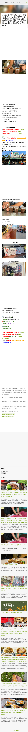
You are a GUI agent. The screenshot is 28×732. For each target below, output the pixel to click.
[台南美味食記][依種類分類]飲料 (7, 416)
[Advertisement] (14, 46)
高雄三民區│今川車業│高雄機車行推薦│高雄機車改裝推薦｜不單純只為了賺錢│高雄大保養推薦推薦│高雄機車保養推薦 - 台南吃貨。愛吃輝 (14, 588)
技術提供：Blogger (14, 730)
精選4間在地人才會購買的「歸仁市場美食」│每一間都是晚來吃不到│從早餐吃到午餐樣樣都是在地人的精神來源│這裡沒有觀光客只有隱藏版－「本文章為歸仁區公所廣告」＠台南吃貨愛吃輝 (14, 659)
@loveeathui (6, 136)
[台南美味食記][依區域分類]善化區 (8, 414)
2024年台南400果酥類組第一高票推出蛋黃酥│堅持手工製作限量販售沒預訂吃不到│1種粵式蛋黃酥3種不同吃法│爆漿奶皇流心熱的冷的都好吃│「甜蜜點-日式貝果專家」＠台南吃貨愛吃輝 (14, 685)
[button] (2, 30)
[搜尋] (26, 2)
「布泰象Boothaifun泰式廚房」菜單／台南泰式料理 (11, 612)
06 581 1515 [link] (11, 323)
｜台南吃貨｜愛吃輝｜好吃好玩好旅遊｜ (13, 2)
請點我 (22, 129)
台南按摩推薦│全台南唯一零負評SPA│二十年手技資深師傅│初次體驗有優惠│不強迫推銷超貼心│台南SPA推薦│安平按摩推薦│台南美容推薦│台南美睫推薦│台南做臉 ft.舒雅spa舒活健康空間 (14, 520)
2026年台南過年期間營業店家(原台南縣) (9, 564)
